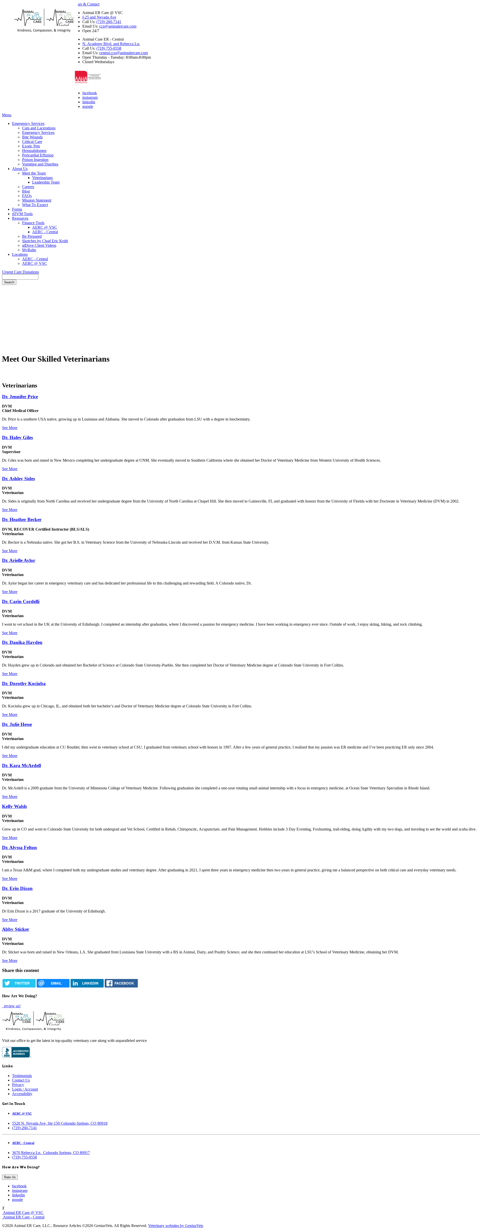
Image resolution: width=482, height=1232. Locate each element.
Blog (26, 191)
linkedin (88, 102)
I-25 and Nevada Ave (99, 17)
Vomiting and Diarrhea (40, 164)
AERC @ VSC (44, 227)
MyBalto (29, 250)
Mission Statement (36, 200)
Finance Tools (33, 223)
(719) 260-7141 (108, 22)
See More (9, 428)
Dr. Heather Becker (21, 519)
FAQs (27, 196)
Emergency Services (28, 123)
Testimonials (22, 1076)
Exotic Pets (31, 146)
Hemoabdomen (34, 150)
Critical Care (32, 141)
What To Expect (35, 205)
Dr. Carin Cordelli (20, 601)
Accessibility (22, 1094)
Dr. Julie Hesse (17, 724)
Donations (31, 272)
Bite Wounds (32, 137)
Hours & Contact (85, 4)
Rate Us (10, 1177)
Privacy (18, 1085)
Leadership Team (45, 182)
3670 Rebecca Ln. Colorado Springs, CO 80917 (51, 1153)
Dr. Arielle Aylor (18, 560)
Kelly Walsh (14, 806)
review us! (12, 1006)
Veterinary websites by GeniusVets (175, 1225)
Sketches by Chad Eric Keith (45, 241)
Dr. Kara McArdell (21, 765)
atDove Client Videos (39, 245)
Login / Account (25, 1089)
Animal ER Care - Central (23, 1217)
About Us (20, 169)
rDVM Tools (22, 214)
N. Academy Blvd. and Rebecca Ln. (111, 44)
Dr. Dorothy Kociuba (24, 683)
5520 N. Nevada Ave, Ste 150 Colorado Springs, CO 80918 (59, 1123)
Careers (28, 187)
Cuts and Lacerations (38, 128)
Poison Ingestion (35, 159)
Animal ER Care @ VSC (22, 1212)
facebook (89, 93)
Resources (20, 218)
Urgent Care (12, 272)
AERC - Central (45, 232)
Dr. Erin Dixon (17, 888)
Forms (17, 209)
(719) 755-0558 (108, 48)
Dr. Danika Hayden (22, 642)
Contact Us (21, 1080)
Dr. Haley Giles (17, 437)
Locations (20, 254)
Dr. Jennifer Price (20, 396)
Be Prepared (32, 236)
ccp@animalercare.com (117, 26)
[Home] (44, 34)
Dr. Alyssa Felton (19, 847)
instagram (90, 97)
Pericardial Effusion (37, 155)
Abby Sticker (15, 929)
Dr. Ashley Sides (18, 478)
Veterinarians (42, 178)
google (87, 106)
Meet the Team (34, 173)
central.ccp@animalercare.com (123, 53)
